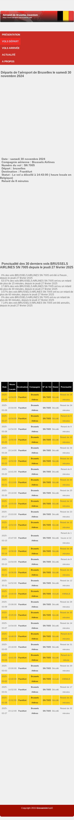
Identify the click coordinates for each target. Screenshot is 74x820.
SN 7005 (47, 397)
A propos (8, 61)
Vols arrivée (11, 48)
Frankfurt (22, 397)
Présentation (11, 34)
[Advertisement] (37, 117)
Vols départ (10, 41)
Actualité (8, 54)
